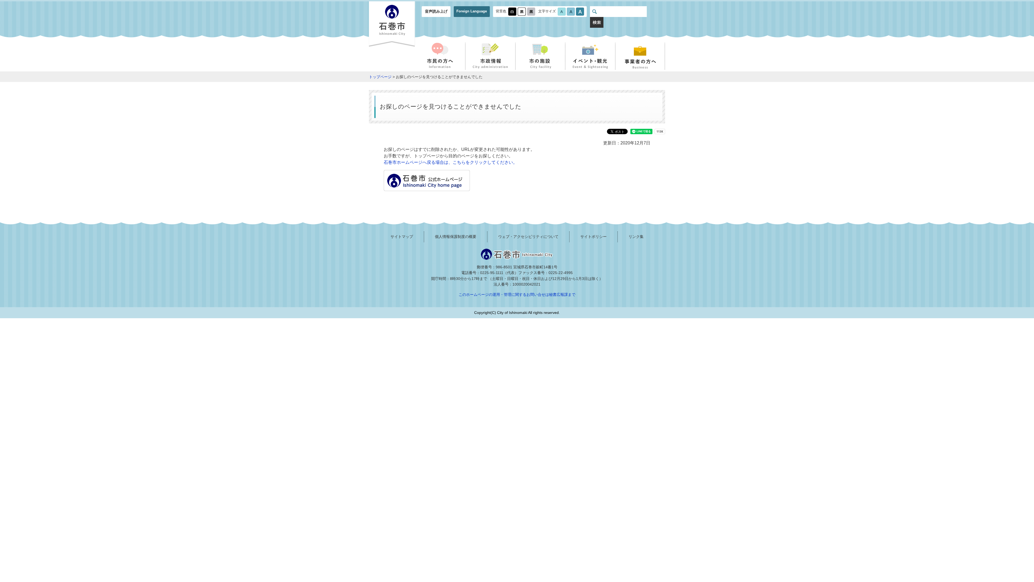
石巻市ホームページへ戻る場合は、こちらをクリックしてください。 (450, 162)
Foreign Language (471, 11)
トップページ (380, 77)
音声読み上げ (436, 11)
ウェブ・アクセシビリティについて (528, 236)
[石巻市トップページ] (427, 187)
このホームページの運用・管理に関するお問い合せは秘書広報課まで (517, 294)
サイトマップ (401, 236)
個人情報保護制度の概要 (455, 236)
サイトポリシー (593, 236)
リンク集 (636, 236)
